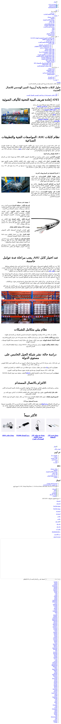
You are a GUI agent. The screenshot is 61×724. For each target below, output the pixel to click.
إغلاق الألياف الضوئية (49, 25)
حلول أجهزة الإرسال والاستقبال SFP (42, 63)
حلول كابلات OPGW (49, 50)
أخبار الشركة (51, 77)
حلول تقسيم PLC (50, 60)
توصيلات (52, 32)
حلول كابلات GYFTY (49, 53)
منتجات (55, 15)
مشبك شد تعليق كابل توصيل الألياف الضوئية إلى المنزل (38, 437)
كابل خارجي (51, 22)
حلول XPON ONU (46, 64)
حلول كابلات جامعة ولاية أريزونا (46, 52)
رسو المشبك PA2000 (23, 435)
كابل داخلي (51, 21)
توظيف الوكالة (50, 71)
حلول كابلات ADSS (49, 49)
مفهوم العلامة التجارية (49, 14)
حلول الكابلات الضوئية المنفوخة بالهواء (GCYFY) (42, 38)
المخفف (52, 18)
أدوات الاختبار (51, 35)
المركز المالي (51, 68)
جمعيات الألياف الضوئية (48, 19)
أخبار (56, 75)
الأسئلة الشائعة (50, 74)
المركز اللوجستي (50, 70)
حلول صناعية (54, 458)
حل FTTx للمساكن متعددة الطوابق (42, 46)
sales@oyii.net (52, 6)
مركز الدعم (54, 459)
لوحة (53, 28)
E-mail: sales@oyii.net (52, 483)
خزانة (53, 31)
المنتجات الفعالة (50, 33)
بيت (56, 10)
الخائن (52, 29)
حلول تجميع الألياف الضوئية (47, 57)
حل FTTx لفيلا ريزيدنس (45, 47)
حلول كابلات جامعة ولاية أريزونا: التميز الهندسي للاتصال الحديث (42, 95)
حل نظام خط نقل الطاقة (48, 39)
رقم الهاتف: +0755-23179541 (50, 485)
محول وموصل (50, 17)
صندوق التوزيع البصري (48, 26)
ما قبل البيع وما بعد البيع (48, 73)
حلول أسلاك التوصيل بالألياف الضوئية (45, 56)
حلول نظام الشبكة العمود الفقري (46, 42)
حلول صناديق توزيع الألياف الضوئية (46, 54)
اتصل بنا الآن (57, 449)
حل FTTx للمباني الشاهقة (45, 45)
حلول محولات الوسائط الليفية (44, 66)
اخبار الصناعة (51, 78)
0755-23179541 (52, 4)
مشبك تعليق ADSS (8, 435)
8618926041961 (52, 7)
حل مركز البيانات (50, 40)
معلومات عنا (54, 455)
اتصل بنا (55, 79)
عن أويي (52, 12)
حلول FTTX (51, 43)
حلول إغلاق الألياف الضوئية (47, 59)
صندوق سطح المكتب (49, 24)
